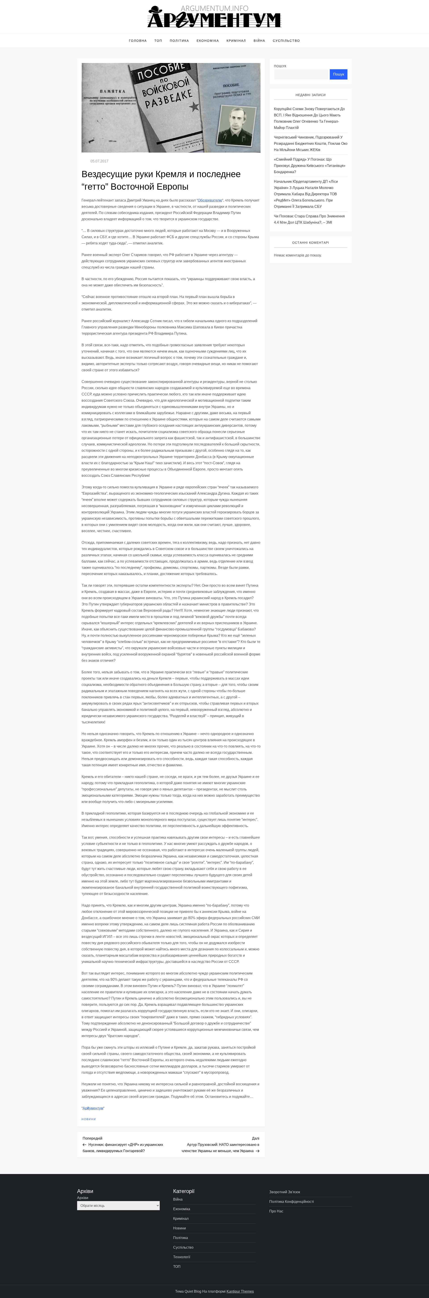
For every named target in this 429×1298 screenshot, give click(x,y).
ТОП (158, 40)
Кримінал (236, 40)
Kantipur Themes (240, 1291)
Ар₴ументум (93, 1108)
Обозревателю (210, 200)
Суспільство (286, 40)
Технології (181, 1257)
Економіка (208, 40)
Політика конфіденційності (291, 1201)
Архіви (82, 1198)
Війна (259, 40)
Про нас (276, 1211)
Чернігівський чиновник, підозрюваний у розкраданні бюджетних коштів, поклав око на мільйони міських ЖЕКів (310, 144)
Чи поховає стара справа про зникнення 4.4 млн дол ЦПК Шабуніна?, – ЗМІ (309, 219)
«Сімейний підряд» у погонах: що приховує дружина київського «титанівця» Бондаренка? (309, 166)
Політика (179, 40)
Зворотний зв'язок (284, 1192)
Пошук (280, 66)
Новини (89, 1119)
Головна (138, 40)
